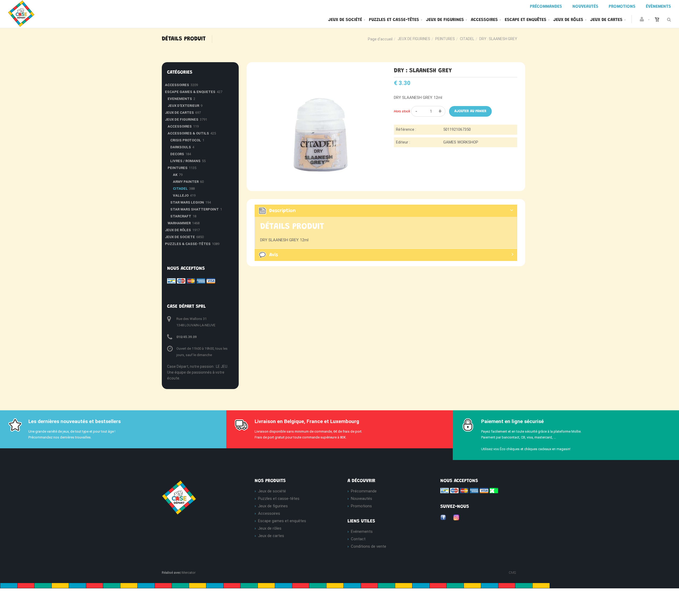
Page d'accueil (380, 39)
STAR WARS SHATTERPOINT (194, 209)
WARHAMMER (179, 223)
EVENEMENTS (180, 99)
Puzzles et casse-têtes (394, 20)
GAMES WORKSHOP (460, 142)
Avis (273, 255)
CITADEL (467, 39)
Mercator (188, 573)
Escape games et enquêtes (282, 520)
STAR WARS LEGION (187, 202)
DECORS (177, 154)
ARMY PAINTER (186, 182)
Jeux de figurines (445, 20)
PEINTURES (445, 39)
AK (175, 175)
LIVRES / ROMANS (185, 161)
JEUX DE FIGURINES (414, 39)
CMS (512, 573)
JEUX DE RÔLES (178, 230)
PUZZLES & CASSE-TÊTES (188, 244)
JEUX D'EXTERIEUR (183, 106)
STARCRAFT (180, 216)
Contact (358, 539)
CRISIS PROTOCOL (185, 140)
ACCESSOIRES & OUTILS (188, 133)
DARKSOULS (180, 147)
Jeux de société (345, 20)
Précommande (364, 491)
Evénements (362, 531)
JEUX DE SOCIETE (180, 237)
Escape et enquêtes (525, 20)
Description (282, 211)
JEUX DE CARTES (179, 113)
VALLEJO (181, 195)
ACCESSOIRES (177, 85)
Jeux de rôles (568, 20)
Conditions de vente (368, 546)
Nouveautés (361, 498)
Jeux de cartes (606, 20)
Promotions (361, 506)
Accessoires (484, 20)
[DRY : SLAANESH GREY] (316, 71)
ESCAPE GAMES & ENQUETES (190, 92)
